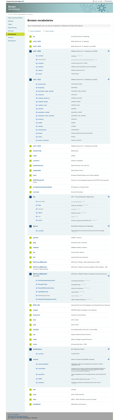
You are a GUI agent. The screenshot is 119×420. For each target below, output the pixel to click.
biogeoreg (41, 87)
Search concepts (49, 31)
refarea (40, 212)
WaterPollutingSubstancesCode (47, 299)
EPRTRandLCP (38, 180)
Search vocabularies (35, 31)
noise (35, 344)
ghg (34, 242)
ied (34, 257)
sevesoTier (41, 374)
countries (41, 63)
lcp (34, 334)
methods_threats (43, 101)
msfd (35, 339)
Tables (10, 24)
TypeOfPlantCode (43, 291)
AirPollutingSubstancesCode (46, 280)
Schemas (11, 31)
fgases (35, 226)
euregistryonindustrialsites (42, 187)
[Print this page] (99, 1)
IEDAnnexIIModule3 (40, 267)
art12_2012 (37, 41)
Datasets (10, 21)
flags (39, 205)
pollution (40, 108)
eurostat (36, 192)
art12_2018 (37, 46)
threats (40, 133)
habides (36, 247)
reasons (40, 70)
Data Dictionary (22, 14)
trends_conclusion (43, 140)
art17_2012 (37, 79)
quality (40, 122)
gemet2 (35, 237)
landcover (36, 315)
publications (37, 349)
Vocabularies (12, 34)
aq (34, 36)
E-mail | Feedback (13, 414)
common (36, 160)
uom (34, 394)
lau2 (34, 325)
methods (40, 66)
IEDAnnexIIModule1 (40, 262)
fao (34, 197)
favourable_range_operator (46, 91)
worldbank (37, 404)
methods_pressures (44, 98)
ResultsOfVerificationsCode (46, 288)
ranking (40, 126)
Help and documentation (15, 17)
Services (10, 37)
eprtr (34, 175)
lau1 (34, 320)
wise (34, 399)
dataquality (37, 170)
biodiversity (37, 151)
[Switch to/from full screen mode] (102, 1)
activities (40, 56)
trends (40, 74)
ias (34, 252)
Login (95, 1)
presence (40, 119)
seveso (35, 359)
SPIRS (40, 379)
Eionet (15, 14)
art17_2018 (37, 146)
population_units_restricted (46, 115)
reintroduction (42, 130)
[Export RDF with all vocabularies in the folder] (108, 51)
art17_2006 (37, 51)
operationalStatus (43, 364)
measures (41, 94)
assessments (42, 84)
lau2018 (36, 329)
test (34, 389)
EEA (16, 1)
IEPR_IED (36, 305)
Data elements (12, 27)
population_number (44, 112)
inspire (35, 310)
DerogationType (42, 284)
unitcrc (40, 220)
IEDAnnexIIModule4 (40, 274)
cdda (35, 156)
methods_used (42, 105)
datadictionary (38, 165)
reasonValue (41, 368)
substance (41, 382)
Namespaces (12, 40)
